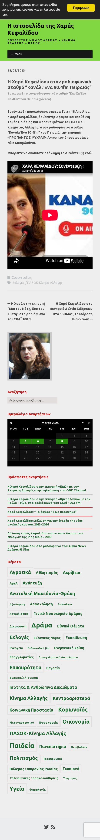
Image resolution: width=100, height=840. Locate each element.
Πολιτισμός (24, 758)
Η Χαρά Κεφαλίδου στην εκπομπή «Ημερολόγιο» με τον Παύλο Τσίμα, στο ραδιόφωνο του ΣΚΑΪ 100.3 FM (48, 500)
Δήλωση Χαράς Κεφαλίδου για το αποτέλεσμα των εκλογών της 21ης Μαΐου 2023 (45, 535)
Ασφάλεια (65, 604)
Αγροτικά (20, 572)
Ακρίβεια (71, 572)
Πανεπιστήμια (52, 746)
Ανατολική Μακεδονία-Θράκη (42, 593)
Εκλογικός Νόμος (47, 638)
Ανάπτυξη (32, 583)
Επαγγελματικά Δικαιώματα (58, 657)
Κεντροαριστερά (71, 698)
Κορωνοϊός (73, 709)
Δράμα (41, 625)
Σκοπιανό (71, 769)
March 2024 (50, 422)
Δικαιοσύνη (18, 626)
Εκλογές (18, 283)
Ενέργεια (16, 648)
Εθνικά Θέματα (70, 626)
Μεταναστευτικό (22, 722)
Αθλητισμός (47, 573)
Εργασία (53, 668)
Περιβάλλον (79, 746)
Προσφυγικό (52, 758)
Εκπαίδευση (76, 638)
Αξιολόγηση (17, 604)
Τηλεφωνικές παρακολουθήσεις (34, 778)
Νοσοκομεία (48, 722)
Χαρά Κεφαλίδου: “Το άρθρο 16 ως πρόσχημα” (42, 511)
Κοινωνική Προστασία (31, 710)
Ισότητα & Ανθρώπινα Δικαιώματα (43, 687)
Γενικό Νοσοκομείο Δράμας (57, 614)
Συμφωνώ (81, 8)
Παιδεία (22, 745)
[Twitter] (46, 827)
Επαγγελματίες (22, 657)
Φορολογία (37, 789)
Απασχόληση (41, 604)
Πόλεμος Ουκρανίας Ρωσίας (34, 769)
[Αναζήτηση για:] (32, 400)
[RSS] (53, 827)
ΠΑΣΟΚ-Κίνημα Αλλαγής (45, 283)
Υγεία (17, 789)
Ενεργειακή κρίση (69, 648)
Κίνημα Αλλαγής (29, 698)
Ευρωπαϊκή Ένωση (24, 677)
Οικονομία (76, 722)
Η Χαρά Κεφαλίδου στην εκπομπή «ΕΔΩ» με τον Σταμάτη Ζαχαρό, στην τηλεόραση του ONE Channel (46, 488)
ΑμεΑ (14, 583)
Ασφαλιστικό (19, 613)
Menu (18, 54)
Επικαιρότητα (25, 667)
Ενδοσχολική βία (38, 648)
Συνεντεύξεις (22, 277)
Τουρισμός (70, 778)
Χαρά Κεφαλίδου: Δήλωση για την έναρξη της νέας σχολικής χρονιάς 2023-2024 (45, 522)
